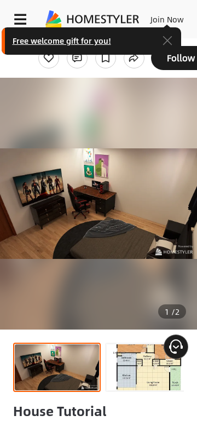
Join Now (167, 19)
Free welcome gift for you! (62, 40)
